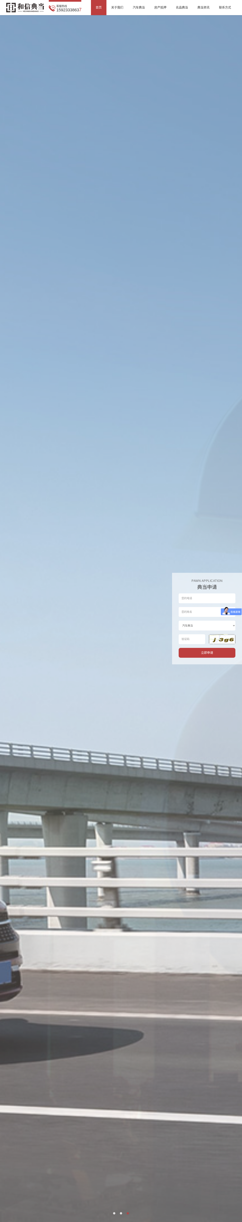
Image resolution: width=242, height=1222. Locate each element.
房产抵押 (160, 7)
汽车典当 (139, 7)
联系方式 (225, 7)
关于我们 (117, 7)
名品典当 (182, 7)
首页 (99, 7)
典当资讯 (203, 7)
